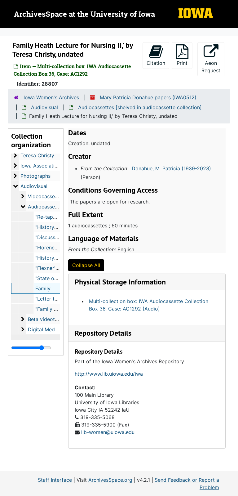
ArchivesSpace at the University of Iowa (84, 14)
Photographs (35, 176)
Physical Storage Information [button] (120, 282)
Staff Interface (55, 480)
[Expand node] (232, 32)
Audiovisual (44, 107)
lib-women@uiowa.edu (107, 432)
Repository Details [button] (103, 333)
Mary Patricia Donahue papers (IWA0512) (148, 97)
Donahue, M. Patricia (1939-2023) (171, 168)
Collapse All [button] (86, 265)
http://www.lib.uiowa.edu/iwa (109, 374)
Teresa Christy (37, 155)
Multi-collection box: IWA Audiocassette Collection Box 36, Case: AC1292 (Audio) (148, 305)
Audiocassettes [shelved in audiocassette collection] (140, 107)
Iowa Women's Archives (51, 97)
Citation (156, 63)
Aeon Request (212, 67)
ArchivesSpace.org (110, 480)
